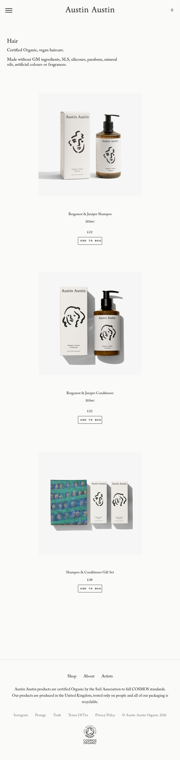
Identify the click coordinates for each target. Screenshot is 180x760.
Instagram (21, 715)
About (88, 676)
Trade (57, 715)
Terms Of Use (78, 715)
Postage (40, 715)
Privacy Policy (105, 715)
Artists (107, 676)
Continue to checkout (90, 249)
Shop (71, 676)
